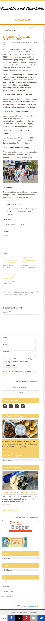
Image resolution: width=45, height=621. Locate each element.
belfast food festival (16, 294)
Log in (4, 582)
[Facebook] (11, 618)
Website (6, 352)
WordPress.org (7, 596)
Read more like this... (10, 510)
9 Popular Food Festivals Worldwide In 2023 (28, 260)
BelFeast (10, 57)
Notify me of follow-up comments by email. (21, 359)
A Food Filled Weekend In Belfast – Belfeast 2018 (10, 260)
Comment (7, 312)
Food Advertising (20, 381)
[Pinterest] (26, 618)
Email (5, 345)
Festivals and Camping (20, 292)
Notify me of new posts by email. (18, 362)
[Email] (34, 618)
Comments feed (7, 591)
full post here (6, 504)
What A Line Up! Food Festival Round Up (9, 276)
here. (20, 204)
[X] (18, 618)
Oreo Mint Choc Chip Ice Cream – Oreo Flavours (18, 493)
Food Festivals (33, 292)
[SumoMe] (41, 618)
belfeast (26, 294)
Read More (6, 449)
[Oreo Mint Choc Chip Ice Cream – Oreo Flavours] (20, 490)
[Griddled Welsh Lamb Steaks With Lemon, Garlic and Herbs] (20, 439)
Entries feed (6, 587)
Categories (21, 20)
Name (5, 338)
